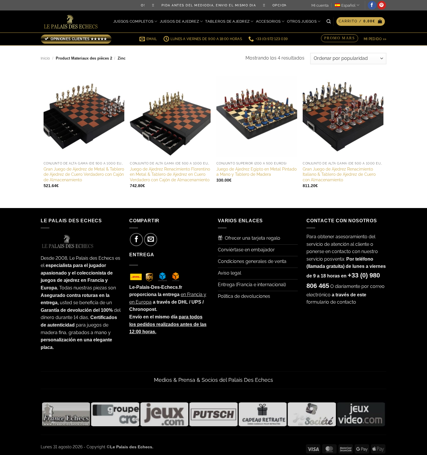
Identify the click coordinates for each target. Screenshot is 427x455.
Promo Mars (339, 38)
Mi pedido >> (375, 39)
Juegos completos (133, 21)
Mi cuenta (320, 5)
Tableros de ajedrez (227, 21)
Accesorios (268, 21)
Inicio (45, 58)
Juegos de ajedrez (179, 21)
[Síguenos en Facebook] (372, 5)
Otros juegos (302, 21)
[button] (360, 21)
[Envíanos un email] (150, 239)
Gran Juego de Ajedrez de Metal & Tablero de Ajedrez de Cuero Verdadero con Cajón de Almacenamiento (84, 174)
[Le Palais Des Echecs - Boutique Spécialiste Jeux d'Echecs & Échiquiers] (72, 21)
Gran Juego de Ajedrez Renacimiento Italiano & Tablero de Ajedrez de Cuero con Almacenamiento (339, 174)
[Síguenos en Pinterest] (381, 5)
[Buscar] (328, 21)
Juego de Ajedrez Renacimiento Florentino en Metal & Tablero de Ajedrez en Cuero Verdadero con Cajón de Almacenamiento (170, 174)
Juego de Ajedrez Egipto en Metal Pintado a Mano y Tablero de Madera (256, 171)
